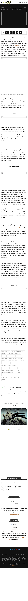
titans (18, 377)
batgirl (4, 353)
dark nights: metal (13, 360)
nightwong (18, 372)
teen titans (12, 377)
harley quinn (5, 367)
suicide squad (19, 375)
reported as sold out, (17, 227)
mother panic (19, 370)
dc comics (22, 360)
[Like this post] (7, 32)
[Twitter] (17, 2)
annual (13, 351)
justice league (13, 367)
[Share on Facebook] (11, 32)
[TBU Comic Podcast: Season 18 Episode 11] (14, 416)
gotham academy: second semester (9, 365)
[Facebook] (8, 550)
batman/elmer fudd (6, 358)
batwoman (4, 360)
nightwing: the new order (7, 372)
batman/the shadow (17, 358)
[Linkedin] (20, 2)
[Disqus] (14, 450)
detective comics (6, 363)
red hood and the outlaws (8, 375)
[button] (2, 419)
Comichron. (16, 45)
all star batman (5, 351)
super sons (4, 377)
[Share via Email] (20, 32)
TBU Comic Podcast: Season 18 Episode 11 (14, 427)
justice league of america (7, 370)
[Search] (26, 2)
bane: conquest (20, 351)
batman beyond (11, 356)
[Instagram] (19, 2)
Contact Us (14, 565)
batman (4, 356)
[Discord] (24, 2)
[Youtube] (22, 2)
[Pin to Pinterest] (17, 32)
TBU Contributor (6, 9)
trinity (3, 379)
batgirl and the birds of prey (14, 353)
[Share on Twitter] (13, 32)
